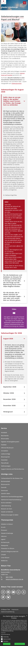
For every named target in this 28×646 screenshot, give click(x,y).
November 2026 (9, 399)
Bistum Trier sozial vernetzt (12, 587)
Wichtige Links (6, 474)
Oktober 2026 (8, 393)
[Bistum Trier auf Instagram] (3, 592)
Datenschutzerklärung (8, 631)
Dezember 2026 (9, 405)
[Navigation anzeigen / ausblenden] (24, 2)
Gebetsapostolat (16, 83)
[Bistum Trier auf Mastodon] (3, 597)
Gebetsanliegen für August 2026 (12, 91)
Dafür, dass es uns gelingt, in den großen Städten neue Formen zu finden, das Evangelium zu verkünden (12, 101)
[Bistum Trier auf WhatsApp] (18, 592)
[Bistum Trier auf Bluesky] (8, 597)
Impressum (3, 632)
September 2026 (9, 387)
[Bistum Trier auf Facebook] (8, 592)
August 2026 (8, 339)
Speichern (7, 644)
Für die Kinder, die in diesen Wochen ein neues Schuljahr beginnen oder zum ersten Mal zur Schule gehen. (12, 296)
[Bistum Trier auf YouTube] (13, 592)
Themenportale (7, 520)
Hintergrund (8, 412)
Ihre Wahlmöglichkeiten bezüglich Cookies (14, 617)
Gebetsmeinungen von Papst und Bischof (12, 18)
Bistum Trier (6, 566)
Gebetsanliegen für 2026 (11, 333)
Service (4, 428)
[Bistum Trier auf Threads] (23, 592)
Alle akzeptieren (19, 644)
